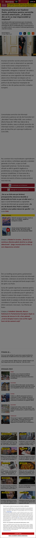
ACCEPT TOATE (18, 533)
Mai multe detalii (9, 511)
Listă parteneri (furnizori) (7, 530)
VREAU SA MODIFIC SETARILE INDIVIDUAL (18, 535)
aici (18, 517)
